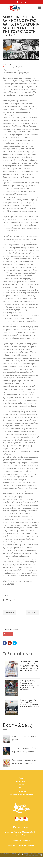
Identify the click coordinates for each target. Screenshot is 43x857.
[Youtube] (25, 2)
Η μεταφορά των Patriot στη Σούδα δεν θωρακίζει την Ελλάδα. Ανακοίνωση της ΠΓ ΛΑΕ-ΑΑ (30, 704)
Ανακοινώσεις (9, 67)
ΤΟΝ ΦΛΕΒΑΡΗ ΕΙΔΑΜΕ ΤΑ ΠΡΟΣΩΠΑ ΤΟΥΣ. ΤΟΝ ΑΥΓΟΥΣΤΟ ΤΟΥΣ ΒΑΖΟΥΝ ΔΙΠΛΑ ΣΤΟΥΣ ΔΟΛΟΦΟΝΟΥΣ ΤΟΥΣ (29, 666)
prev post (10, 612)
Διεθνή (16, 67)
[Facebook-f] (17, 819)
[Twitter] (21, 2)
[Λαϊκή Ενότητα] (14, 7)
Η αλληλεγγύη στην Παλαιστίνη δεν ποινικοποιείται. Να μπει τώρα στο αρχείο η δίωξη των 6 (30, 685)
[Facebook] (17, 2)
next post (32, 612)
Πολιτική (22, 67)
